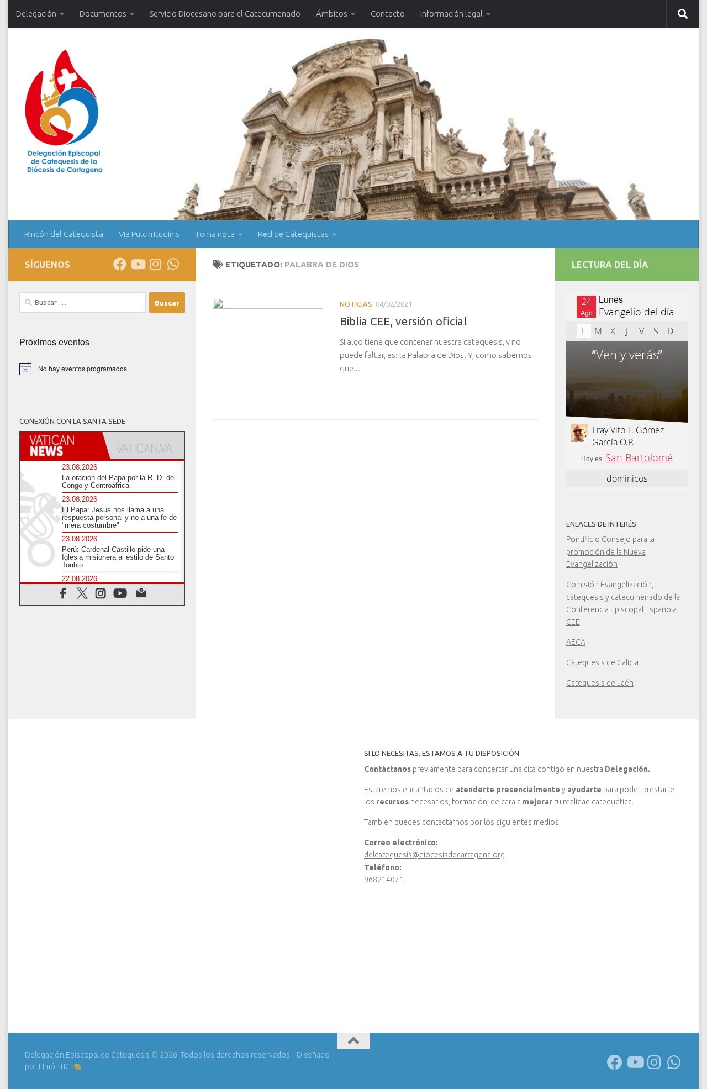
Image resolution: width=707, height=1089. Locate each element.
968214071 (384, 879)
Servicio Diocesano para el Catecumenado (225, 13)
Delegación (36, 13)
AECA (575, 642)
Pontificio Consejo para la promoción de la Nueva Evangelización (610, 552)
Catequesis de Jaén (600, 682)
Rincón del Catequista (63, 234)
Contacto (388, 13)
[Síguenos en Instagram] (155, 264)
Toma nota (215, 234)
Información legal (451, 13)
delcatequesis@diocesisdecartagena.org (434, 854)
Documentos (103, 13)
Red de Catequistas (293, 234)
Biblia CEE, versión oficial (403, 321)
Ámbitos (331, 13)
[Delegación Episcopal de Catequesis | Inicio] (64, 112)
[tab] (61, 445)
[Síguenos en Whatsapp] (173, 264)
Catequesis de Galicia (602, 662)
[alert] (102, 368)
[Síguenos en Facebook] (119, 264)
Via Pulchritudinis (149, 234)
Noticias (356, 304)
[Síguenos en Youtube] (137, 264)
